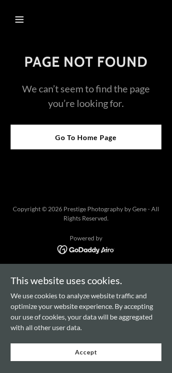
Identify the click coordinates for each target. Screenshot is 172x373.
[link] (86, 248)
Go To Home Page (86, 137)
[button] (28, 19)
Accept (86, 352)
